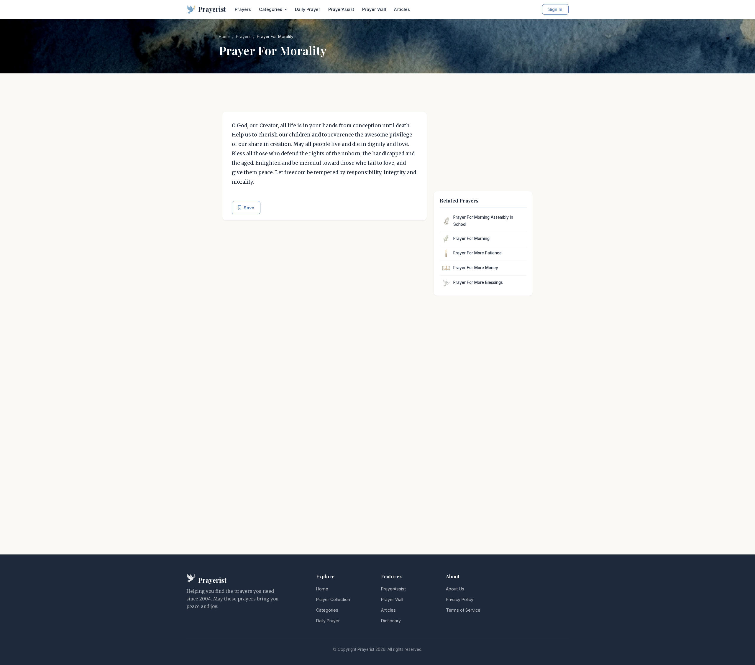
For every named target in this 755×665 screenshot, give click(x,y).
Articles (402, 9)
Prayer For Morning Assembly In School (483, 221)
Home (224, 36)
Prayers (243, 9)
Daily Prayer (307, 9)
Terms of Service (463, 610)
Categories (327, 610)
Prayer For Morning (471, 238)
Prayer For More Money (475, 267)
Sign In (555, 9)
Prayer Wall (374, 9)
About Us (455, 588)
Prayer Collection (333, 599)
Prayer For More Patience (477, 253)
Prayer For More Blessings (478, 282)
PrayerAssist (341, 9)
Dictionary (391, 620)
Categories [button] (271, 9)
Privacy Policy (459, 599)
